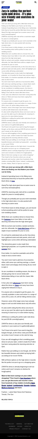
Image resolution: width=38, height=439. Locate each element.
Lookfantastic (18, 385)
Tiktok (17, 285)
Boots (4, 385)
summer (4, 249)
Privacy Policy (14, 429)
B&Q (33, 383)
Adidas (33, 385)
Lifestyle (27, 426)
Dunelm (27, 385)
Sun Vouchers (25, 378)
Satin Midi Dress (23, 228)
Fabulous (7, 219)
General (19, 424)
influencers (17, 283)
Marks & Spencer (8, 388)
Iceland (9, 385)
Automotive (29, 424)
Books (19, 426)
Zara (13, 181)
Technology (9, 424)
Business (12, 426)
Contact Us (26, 429)
